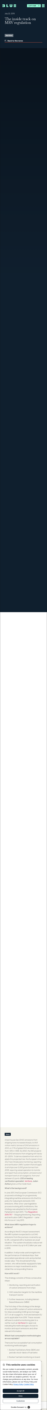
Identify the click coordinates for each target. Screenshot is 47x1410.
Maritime (9, 35)
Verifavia (28, 1181)
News (8, 1134)
